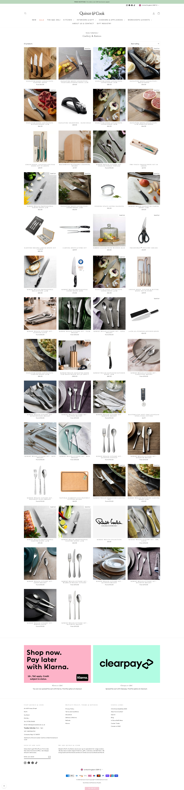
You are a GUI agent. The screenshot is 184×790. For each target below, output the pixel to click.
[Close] (117, 392)
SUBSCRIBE (92, 415)
